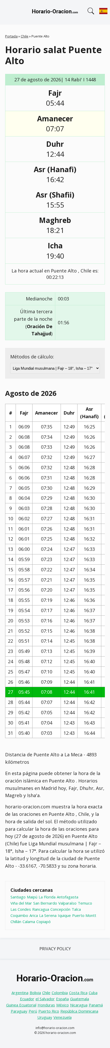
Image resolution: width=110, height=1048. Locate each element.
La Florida (47, 896)
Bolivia (35, 992)
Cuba (93, 992)
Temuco (85, 903)
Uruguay (44, 1017)
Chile (24, 36)
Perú (33, 1011)
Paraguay (19, 1011)
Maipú (32, 896)
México (62, 1004)
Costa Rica (78, 992)
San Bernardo (45, 903)
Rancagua (40, 909)
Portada (11, 36)
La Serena (48, 915)
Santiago (18, 896)
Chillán (15, 921)
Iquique (64, 915)
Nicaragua (78, 1004)
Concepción (60, 909)
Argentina (20, 992)
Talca (76, 909)
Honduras (46, 1004)
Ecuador (27, 998)
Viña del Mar (21, 903)
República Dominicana (79, 1011)
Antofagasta (67, 896)
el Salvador (45, 998)
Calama (29, 921)
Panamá (96, 1004)
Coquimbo (19, 915)
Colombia (60, 992)
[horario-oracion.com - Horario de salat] (55, 12)
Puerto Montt (84, 915)
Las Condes (20, 909)
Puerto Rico (48, 1011)
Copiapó (43, 921)
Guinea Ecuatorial (21, 1004)
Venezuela (62, 1017)
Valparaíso (67, 903)
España (62, 998)
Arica (33, 915)
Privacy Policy (55, 949)
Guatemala (79, 998)
